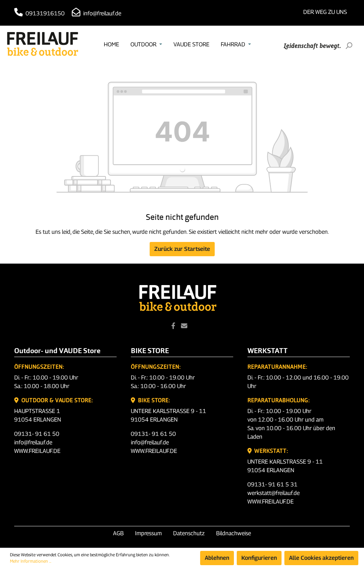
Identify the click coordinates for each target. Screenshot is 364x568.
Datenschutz (189, 533)
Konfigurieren (259, 557)
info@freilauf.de (101, 13)
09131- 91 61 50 (36, 433)
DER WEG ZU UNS (325, 12)
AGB (118, 533)
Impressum (148, 533)
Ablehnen (217, 557)
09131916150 (44, 13)
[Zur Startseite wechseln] (42, 44)
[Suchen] (349, 45)
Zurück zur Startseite (182, 249)
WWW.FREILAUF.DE (37, 451)
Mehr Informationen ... (30, 561)
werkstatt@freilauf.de (273, 493)
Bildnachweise (233, 533)
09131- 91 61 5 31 (272, 484)
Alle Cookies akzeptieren (321, 557)
